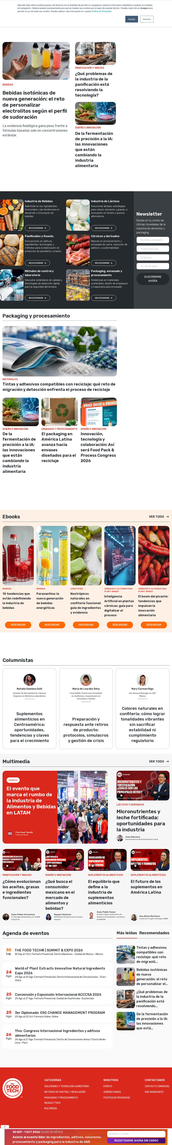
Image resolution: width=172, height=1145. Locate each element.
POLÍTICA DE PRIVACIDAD (116, 1097)
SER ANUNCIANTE (154, 1092)
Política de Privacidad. (102, 11)
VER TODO (156, 517)
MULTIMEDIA (50, 1108)
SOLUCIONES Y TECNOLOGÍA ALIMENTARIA (66, 1086)
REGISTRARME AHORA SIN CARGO (136, 1140)
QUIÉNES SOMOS (112, 1092)
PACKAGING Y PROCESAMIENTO (61, 1097)
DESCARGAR (18, 624)
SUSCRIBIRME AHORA (152, 278)
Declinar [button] (147, 19)
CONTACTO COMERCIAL (157, 1086)
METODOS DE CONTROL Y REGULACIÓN (64, 1092)
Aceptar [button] (131, 19)
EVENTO (107, 1086)
